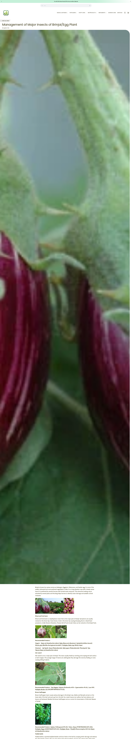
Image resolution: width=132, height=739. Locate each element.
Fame (50, 648)
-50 (41, 689)
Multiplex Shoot (64, 729)
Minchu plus (38, 645)
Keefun (53, 727)
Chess (74, 727)
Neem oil (43, 643)
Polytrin (61, 687)
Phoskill (72, 729)
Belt (66, 648)
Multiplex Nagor (40, 729)
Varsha (78, 643)
